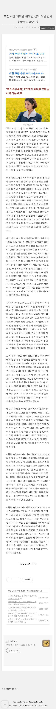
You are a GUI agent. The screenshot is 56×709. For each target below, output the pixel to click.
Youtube (37, 705)
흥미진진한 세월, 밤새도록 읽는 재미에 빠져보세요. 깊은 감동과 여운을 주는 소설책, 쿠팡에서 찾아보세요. (27, 78)
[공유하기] (14, 580)
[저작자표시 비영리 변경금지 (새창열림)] (36, 580)
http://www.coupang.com (20, 50)
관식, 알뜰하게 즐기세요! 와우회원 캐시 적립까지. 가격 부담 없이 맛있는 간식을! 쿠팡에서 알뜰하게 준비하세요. (27, 59)
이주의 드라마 (20, 591)
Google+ (44, 705)
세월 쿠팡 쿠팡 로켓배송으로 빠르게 (27, 73)
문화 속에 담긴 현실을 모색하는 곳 (20, 645)
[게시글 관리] (18, 580)
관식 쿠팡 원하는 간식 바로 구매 (26, 53)
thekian (11, 641)
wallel (41, 702)
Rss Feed (12, 705)
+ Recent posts (10, 688)
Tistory (25, 702)
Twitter (21, 705)
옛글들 (10, 591)
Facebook (29, 705)
